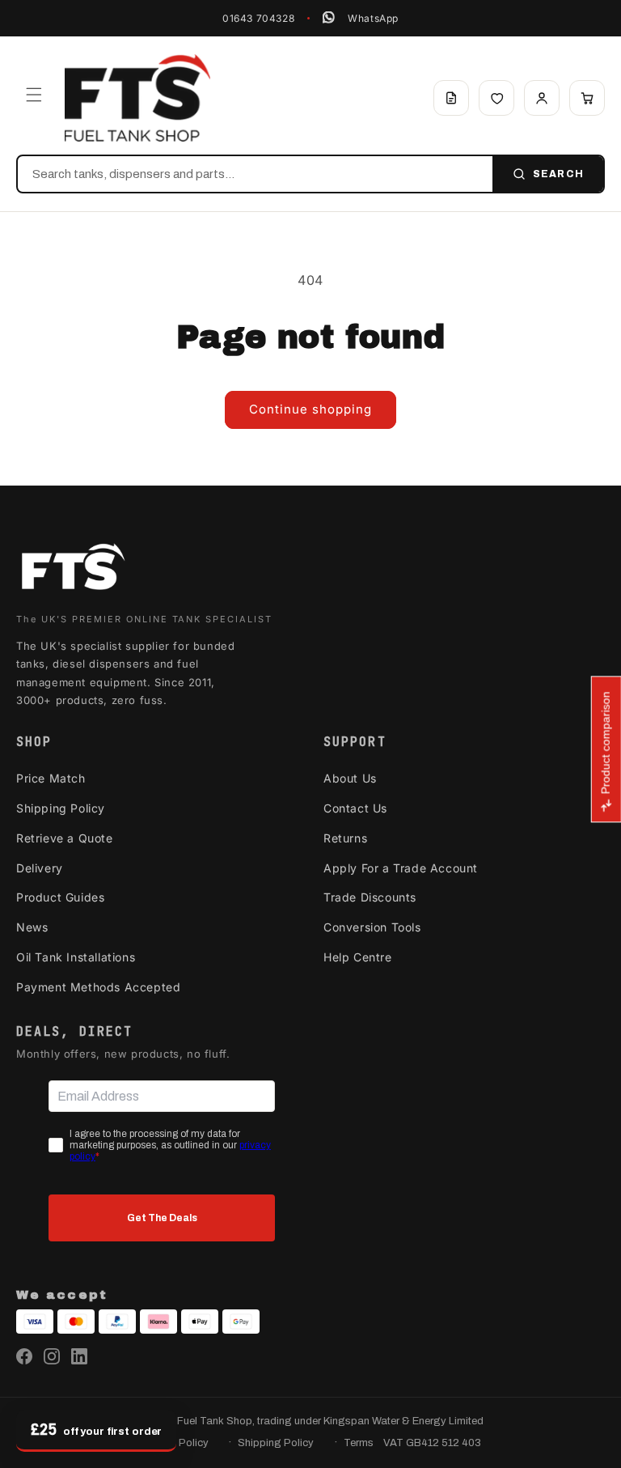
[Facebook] (24, 1356)
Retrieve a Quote (64, 838)
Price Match (51, 778)
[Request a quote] (451, 98)
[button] (34, 94)
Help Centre (357, 957)
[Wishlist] (496, 98)
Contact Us (355, 808)
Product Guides (60, 897)
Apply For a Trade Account (400, 868)
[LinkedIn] (79, 1356)
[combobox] (255, 174)
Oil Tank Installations (75, 957)
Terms (359, 1443)
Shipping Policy (60, 808)
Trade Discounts (369, 897)
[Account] (542, 98)
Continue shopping (310, 409)
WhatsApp (373, 18)
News (32, 927)
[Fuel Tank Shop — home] (137, 98)
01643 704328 (258, 18)
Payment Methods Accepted (98, 987)
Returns (345, 838)
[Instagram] (52, 1356)
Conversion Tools (372, 927)
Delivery (39, 868)
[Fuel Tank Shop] (72, 570)
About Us (350, 778)
